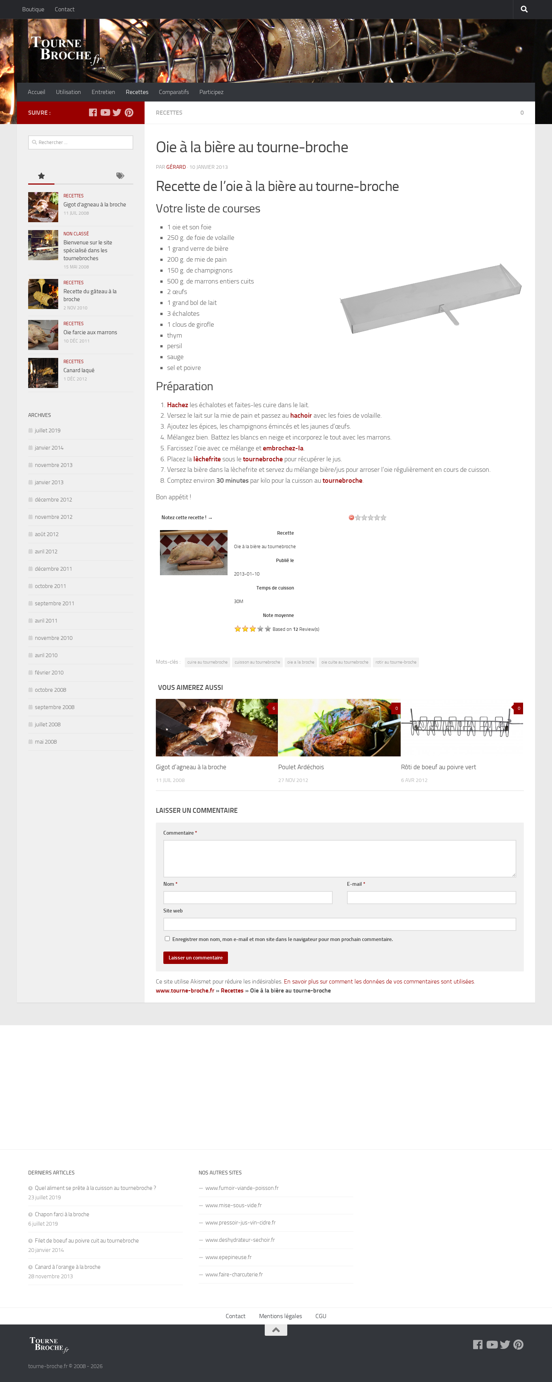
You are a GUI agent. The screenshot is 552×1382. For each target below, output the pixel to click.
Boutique (33, 9)
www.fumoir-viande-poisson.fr (242, 1188)
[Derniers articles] (67, 176)
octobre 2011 (50, 586)
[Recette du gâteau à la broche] (43, 294)
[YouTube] (104, 112)
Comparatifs (174, 91)
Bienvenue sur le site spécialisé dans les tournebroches (87, 250)
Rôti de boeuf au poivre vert (438, 767)
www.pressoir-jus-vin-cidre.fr (240, 1222)
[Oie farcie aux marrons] (43, 335)
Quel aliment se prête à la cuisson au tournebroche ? (95, 1188)
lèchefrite (207, 459)
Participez (211, 91)
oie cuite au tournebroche (344, 662)
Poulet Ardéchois (301, 767)
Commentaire (180, 833)
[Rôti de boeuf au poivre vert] (462, 727)
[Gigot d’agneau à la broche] (217, 727)
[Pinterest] (128, 112)
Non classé (76, 233)
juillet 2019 (47, 430)
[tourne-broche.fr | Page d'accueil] (66, 51)
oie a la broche (300, 662)
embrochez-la (283, 448)
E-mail (356, 884)
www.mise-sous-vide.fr (233, 1205)
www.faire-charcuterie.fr (234, 1274)
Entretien (103, 91)
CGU (320, 1316)
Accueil (36, 91)
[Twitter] (116, 112)
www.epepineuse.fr (228, 1257)
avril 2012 (46, 551)
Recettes (137, 91)
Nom (170, 884)
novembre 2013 (53, 465)
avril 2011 (46, 620)
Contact (65, 9)
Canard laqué (79, 370)
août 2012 (47, 534)
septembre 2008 (54, 707)
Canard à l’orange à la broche (68, 1267)
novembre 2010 (53, 638)
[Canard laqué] (43, 373)
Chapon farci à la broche (62, 1214)
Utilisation (68, 91)
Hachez (177, 405)
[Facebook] (92, 112)
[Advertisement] (276, 1081)
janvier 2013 (49, 482)
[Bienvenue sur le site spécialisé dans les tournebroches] (43, 245)
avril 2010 (46, 655)
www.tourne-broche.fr (185, 990)
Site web (173, 911)
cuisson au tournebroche (257, 662)
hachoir (301, 415)
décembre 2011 (53, 568)
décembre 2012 (53, 499)
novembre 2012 (53, 517)
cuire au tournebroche (207, 662)
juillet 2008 (47, 724)
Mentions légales (280, 1316)
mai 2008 (46, 741)
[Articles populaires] (41, 176)
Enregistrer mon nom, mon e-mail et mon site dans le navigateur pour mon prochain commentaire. (282, 939)
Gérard (176, 167)
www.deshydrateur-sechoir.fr (240, 1240)
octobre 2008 (50, 689)
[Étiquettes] (120, 176)
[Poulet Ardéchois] (339, 727)
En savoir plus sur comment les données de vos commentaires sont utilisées (379, 981)
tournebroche (263, 459)
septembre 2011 (54, 603)
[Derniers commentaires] (94, 176)
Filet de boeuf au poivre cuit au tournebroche (87, 1240)
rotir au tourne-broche (396, 662)
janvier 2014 (49, 447)
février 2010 (49, 672)
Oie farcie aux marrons (90, 332)
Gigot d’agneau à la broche (191, 767)
